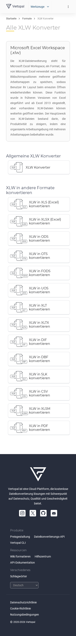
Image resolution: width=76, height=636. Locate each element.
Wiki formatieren (20, 556)
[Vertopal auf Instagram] (22, 513)
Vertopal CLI (18, 542)
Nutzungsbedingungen (24, 614)
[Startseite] (38, 474)
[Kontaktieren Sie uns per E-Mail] (54, 513)
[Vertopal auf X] (33, 513)
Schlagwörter (18, 576)
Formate (27, 18)
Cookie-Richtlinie (20, 608)
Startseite (11, 18)
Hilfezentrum (43, 556)
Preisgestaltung (20, 536)
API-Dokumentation (22, 562)
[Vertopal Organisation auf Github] (43, 513)
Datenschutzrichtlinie (23, 602)
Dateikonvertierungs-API (49, 536)
